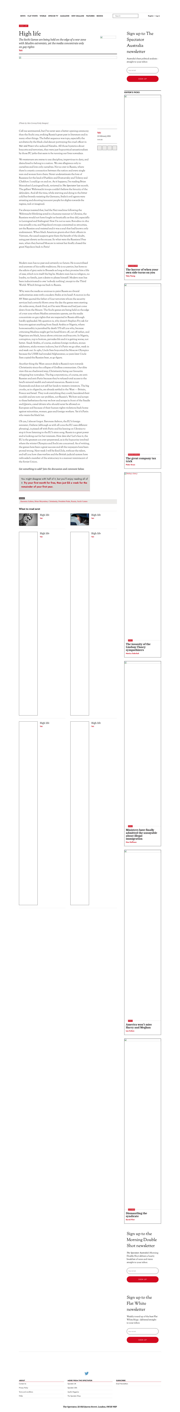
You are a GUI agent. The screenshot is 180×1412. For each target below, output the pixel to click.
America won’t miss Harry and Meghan (139, 1026)
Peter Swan (130, 464)
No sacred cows (132, 266)
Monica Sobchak (132, 653)
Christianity (53, 501)
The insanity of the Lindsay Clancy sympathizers (138, 647)
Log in (158, 16)
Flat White (131, 1209)
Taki (21, 50)
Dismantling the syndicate (136, 1215)
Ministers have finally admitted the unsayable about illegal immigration (141, 834)
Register (151, 16)
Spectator (90, 6)
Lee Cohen (130, 1031)
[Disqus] (68, 945)
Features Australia (133, 454)
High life (24, 26)
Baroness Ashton (27, 501)
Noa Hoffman (131, 842)
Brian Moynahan (41, 501)
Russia (73, 501)
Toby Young (130, 276)
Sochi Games (82, 501)
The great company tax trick (141, 460)
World (130, 640)
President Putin (64, 501)
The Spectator (90, 1365)
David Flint (130, 1219)
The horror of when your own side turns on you (142, 271)
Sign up (142, 79)
